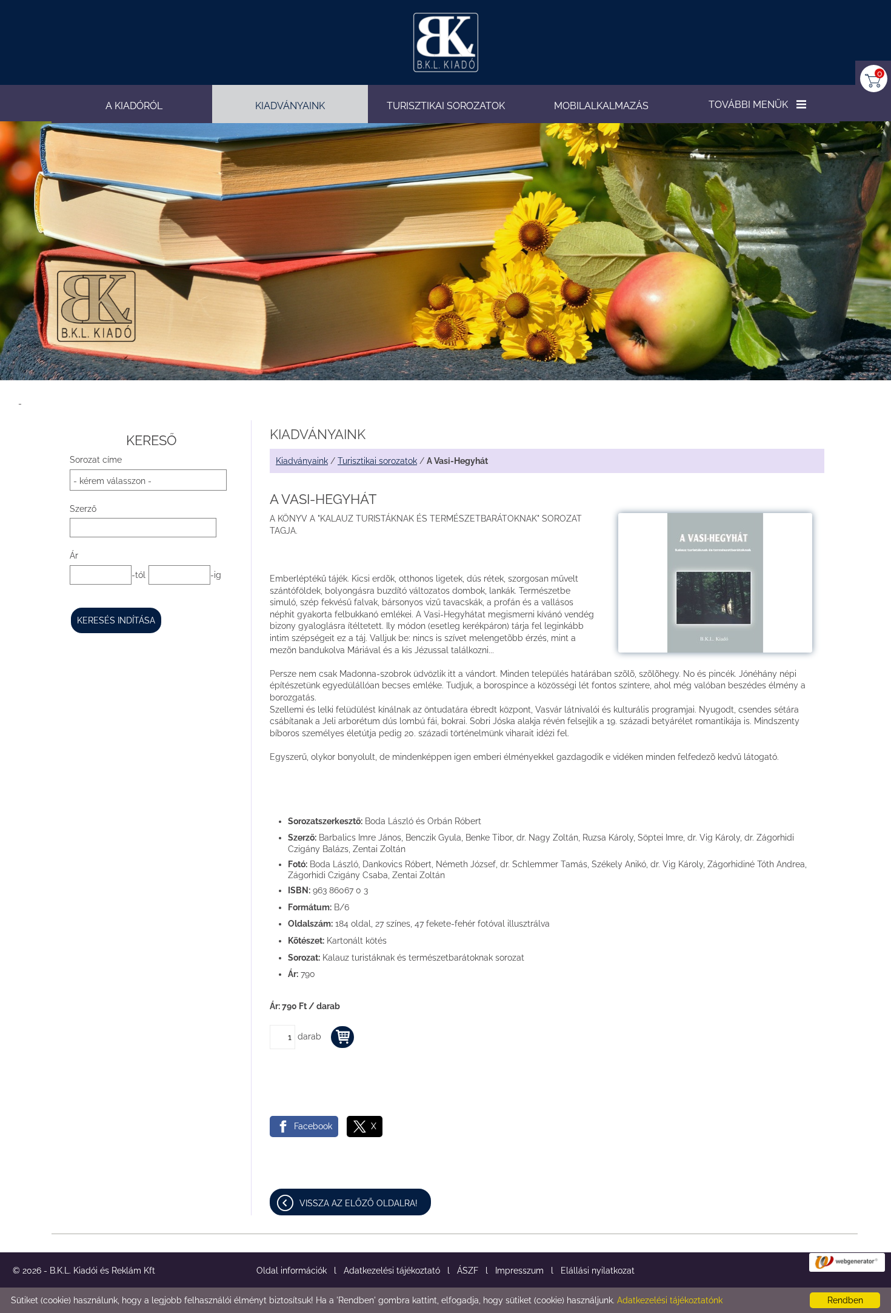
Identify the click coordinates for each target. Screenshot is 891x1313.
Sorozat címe (96, 460)
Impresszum (519, 1270)
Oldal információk (291, 1270)
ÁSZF (467, 1270)
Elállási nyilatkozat (598, 1270)
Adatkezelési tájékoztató (392, 1270)
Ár (74, 555)
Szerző (83, 509)
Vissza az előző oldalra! (358, 1203)
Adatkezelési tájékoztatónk (669, 1300)
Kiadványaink (302, 461)
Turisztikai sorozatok (377, 461)
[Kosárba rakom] (342, 1037)
